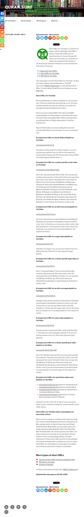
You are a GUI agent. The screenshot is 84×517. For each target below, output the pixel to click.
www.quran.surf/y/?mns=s (46, 214)
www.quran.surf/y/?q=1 (44, 244)
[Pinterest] (50, 38)
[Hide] (1, 49)
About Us (54, 21)
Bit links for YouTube (46, 462)
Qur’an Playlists (10, 21)
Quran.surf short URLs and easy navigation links (57, 460)
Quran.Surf (19, 7)
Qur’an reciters (26, 21)
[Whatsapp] (62, 38)
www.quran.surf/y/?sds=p (45, 296)
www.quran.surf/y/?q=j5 (45, 325)
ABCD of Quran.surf (52, 86)
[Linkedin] (46, 38)
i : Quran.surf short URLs (48, 71)
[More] (66, 38)
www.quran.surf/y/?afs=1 (45, 266)
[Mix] (58, 38)
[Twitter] (42, 38)
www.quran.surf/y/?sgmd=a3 (50, 395)
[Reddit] (54, 38)
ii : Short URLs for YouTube (49, 73)
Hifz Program (41, 21)
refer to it (39, 91)
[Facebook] (38, 38)
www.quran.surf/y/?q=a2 (48, 385)
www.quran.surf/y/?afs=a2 (49, 390)
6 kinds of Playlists (46, 465)
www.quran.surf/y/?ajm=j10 (46, 350)
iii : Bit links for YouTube (48, 76)
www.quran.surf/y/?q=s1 (45, 145)
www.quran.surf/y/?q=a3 (48, 387)
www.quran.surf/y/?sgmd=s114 (47, 170)
